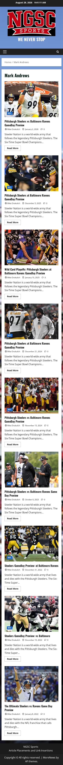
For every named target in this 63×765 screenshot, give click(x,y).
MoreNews (49, 757)
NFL (9, 113)
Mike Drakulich (13, 129)
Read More (14, 149)
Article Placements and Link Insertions (31, 750)
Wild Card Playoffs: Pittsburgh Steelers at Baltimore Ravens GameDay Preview (31, 247)
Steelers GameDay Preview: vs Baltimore (31, 614)
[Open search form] (57, 52)
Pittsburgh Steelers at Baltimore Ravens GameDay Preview (31, 173)
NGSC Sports (30, 746)
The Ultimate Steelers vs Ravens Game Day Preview (31, 684)
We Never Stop (31, 39)
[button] (5, 52)
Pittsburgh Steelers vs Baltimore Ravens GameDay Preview (31, 99)
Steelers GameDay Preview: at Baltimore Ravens (31, 543)
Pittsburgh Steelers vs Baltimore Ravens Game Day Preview (31, 469)
